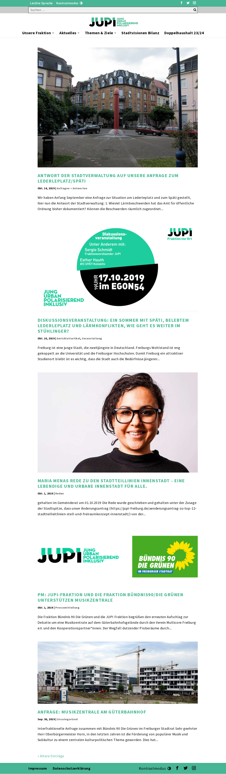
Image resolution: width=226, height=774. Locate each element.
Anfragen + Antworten (72, 188)
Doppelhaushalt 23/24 (184, 33)
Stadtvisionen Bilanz (140, 33)
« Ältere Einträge (51, 756)
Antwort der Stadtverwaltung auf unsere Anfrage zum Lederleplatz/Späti (108, 178)
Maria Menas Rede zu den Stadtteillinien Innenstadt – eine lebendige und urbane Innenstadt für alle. (111, 483)
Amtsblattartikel (68, 338)
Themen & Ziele (99, 33)
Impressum (37, 768)
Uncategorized (67, 719)
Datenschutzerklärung (72, 768)
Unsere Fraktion (36, 33)
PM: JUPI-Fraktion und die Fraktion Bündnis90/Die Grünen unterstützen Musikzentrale (110, 597)
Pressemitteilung (67, 607)
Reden (59, 493)
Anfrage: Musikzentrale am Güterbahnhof (92, 712)
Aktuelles (67, 33)
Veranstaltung (92, 338)
